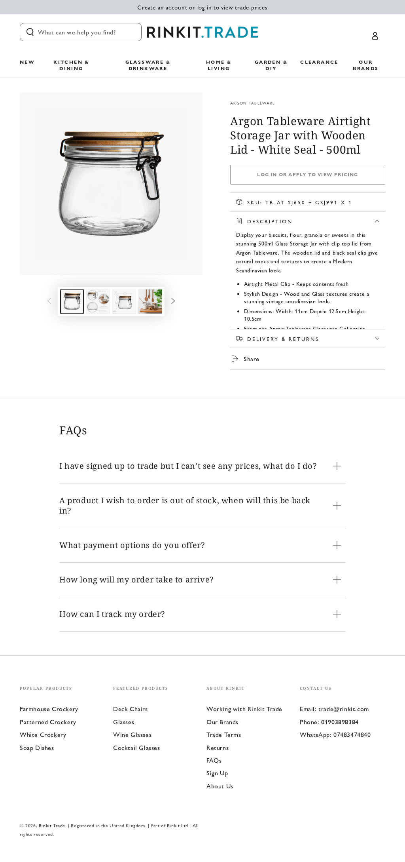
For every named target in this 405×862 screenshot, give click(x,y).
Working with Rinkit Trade (244, 708)
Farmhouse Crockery (49, 708)
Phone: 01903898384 (329, 721)
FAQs (213, 760)
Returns (217, 747)
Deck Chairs (130, 708)
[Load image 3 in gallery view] (124, 301)
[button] (80, 32)
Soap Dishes (37, 747)
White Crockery (43, 734)
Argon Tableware (252, 103)
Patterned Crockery (48, 721)
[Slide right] (173, 301)
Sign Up (217, 772)
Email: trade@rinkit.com (334, 708)
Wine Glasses (132, 734)
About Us (219, 785)
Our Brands (222, 721)
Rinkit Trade (52, 825)
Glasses (123, 721)
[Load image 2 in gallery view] (98, 301)
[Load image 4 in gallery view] (150, 301)
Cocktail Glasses (136, 747)
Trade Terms (223, 734)
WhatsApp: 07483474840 (335, 734)
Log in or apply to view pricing (307, 174)
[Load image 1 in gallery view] (72, 301)
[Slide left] (49, 301)
